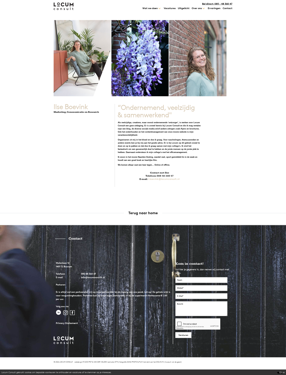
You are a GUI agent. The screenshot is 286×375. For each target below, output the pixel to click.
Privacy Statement (67, 323)
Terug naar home (143, 213)
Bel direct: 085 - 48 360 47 (217, 3)
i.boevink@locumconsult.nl (163, 178)
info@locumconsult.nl (93, 277)
